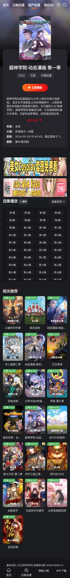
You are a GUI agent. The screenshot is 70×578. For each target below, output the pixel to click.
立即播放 (37, 87)
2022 (21, 75)
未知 (17, 126)
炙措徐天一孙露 (24, 131)
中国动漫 (46, 75)
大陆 (32, 75)
